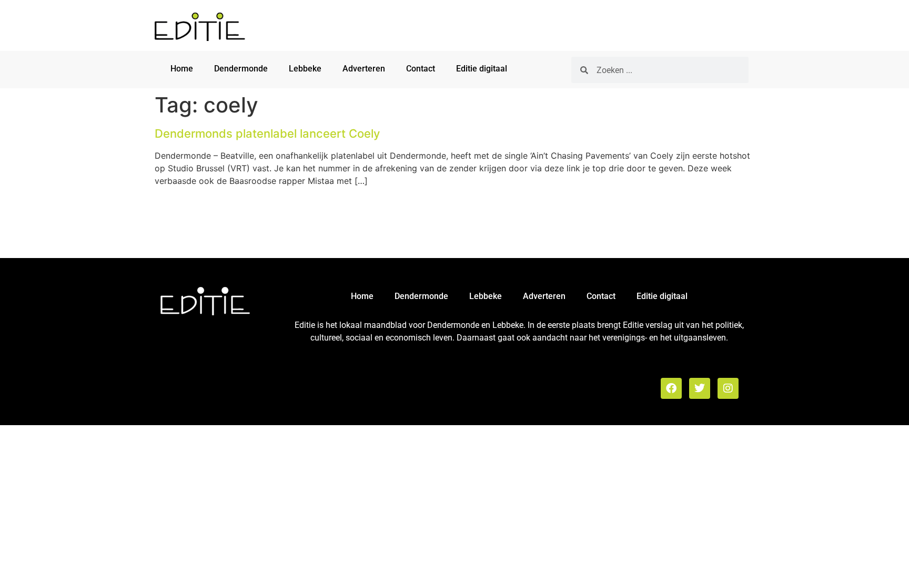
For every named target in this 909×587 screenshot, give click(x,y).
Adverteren (363, 69)
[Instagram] (728, 388)
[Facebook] (671, 388)
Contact (420, 69)
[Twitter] (699, 388)
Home (181, 69)
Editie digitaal (481, 69)
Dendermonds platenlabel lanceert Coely (267, 133)
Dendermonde (241, 69)
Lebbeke (305, 69)
